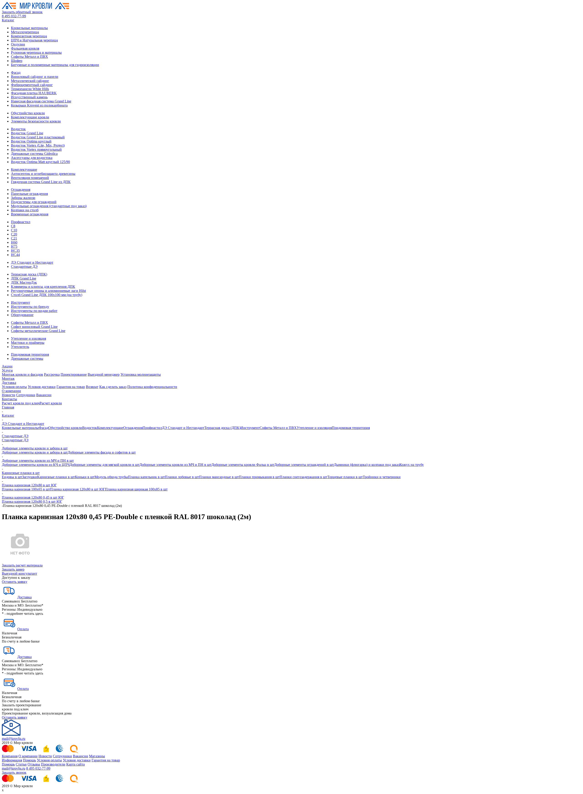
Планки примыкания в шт (259, 477)
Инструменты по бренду (30, 307)
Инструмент (20, 302)
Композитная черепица (29, 36)
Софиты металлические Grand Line (38, 331)
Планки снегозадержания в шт (303, 477)
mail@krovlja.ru (13, 738)
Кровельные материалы (29, 28)
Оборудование (22, 315)
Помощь (29, 760)
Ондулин (18, 44)
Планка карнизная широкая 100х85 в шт (136, 489)
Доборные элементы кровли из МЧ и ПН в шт (38, 460)
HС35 (15, 251)
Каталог (8, 20)
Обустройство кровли (28, 113)
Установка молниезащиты (140, 374)
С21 (14, 238)
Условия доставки (42, 387)
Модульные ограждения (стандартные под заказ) (49, 206)
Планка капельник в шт (146, 477)
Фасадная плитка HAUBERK (34, 93)
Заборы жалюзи (23, 198)
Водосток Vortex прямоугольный (36, 149)
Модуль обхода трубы (111, 477)
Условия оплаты (14, 387)
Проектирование (74, 374)
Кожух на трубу (411, 465)
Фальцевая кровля (25, 48)
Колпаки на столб (24, 210)
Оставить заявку (14, 582)
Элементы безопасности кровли (36, 121)
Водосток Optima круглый (31, 141)
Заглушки (29, 477)
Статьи (21, 764)
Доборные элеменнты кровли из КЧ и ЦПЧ (35, 465)
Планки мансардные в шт (219, 477)
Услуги (7, 370)
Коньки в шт (85, 477)
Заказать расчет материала (22, 565)
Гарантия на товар (70, 387)
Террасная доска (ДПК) (29, 274)
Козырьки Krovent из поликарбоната (39, 105)
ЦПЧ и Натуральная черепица (34, 40)
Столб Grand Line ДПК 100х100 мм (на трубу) (46, 295)
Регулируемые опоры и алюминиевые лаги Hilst (48, 291)
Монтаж (8, 378)
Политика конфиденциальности (152, 387)
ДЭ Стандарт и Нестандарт (32, 262)
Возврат (92, 387)
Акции (7, 366)
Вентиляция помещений (30, 178)
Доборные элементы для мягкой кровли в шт (104, 465)
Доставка (9, 383)
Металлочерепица (25, 32)
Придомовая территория (30, 354)
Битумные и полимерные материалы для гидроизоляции (55, 65)
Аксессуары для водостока (31, 158)
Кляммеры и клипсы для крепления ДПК (43, 286)
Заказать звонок (14, 772)
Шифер (16, 61)
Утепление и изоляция (28, 338)
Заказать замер (13, 569)
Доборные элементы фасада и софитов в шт (102, 452)
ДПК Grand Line (23, 278)
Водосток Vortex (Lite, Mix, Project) (38, 145)
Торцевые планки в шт (345, 477)
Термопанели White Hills (30, 89)
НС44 (15, 255)
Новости (8, 395)
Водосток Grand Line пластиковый (38, 137)
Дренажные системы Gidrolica (34, 154)
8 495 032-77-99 (14, 16)
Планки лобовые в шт (182, 477)
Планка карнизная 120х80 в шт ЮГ (29, 485)
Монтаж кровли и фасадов (22, 374)
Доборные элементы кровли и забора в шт (35, 448)
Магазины (97, 756)
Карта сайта (75, 764)
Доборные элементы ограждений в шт (304, 465)
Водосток (18, 129)
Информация (12, 760)
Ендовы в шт (12, 477)
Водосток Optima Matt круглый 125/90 (40, 162)
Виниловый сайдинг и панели (34, 77)
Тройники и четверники (382, 477)
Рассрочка (52, 374)
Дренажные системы (27, 358)
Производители (53, 764)
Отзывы (34, 764)
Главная (8, 407)
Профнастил (20, 222)
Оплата (23, 629)
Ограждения (20, 189)
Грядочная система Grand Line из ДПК (41, 182)
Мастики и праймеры (27, 343)
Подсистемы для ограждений (33, 202)
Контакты (9, 399)
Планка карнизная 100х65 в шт (26, 489)
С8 (13, 226)
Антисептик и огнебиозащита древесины (43, 174)
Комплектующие (24, 169)
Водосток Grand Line (27, 133)
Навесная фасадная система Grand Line (41, 101)
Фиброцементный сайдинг (32, 85)
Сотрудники (25, 395)
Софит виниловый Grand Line (34, 327)
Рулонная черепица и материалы (36, 52)
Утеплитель (20, 347)
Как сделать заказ (112, 387)
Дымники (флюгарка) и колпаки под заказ (366, 465)
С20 (14, 234)
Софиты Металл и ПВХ (29, 57)
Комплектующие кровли (30, 117)
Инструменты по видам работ (34, 311)
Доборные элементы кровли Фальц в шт (242, 465)
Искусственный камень (29, 97)
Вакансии (43, 395)
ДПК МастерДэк (24, 282)
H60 (14, 242)
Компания (10, 756)
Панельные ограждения (29, 194)
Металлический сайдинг (30, 81)
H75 (14, 246)
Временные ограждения (29, 214)
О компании (11, 391)
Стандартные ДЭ (24, 266)
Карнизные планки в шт (21, 473)
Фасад (15, 72)
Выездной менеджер (104, 374)
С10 (14, 230)
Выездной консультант (19, 573)
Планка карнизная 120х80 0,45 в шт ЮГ (33, 497)
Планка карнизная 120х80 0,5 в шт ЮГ (32, 501)
